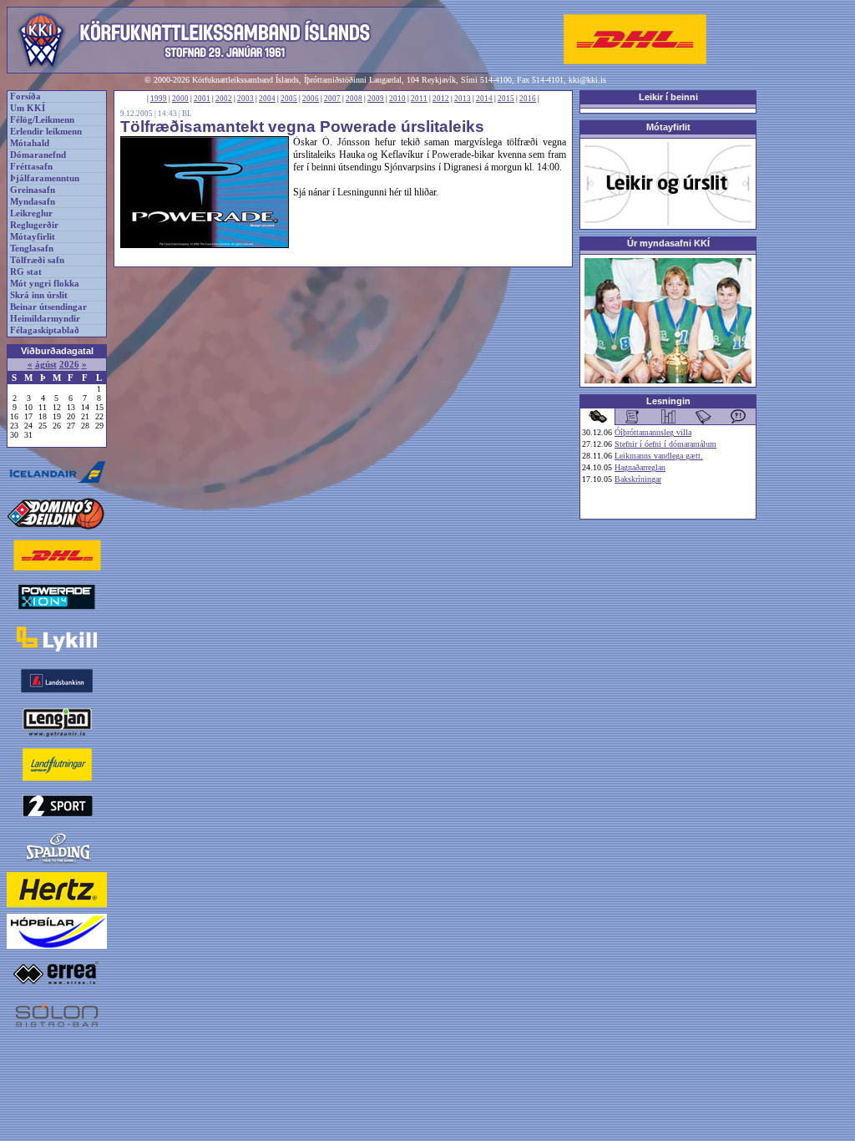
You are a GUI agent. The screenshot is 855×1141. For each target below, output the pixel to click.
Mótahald (29, 143)
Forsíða (25, 96)
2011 (419, 98)
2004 (267, 98)
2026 (69, 364)
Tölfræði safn (37, 260)
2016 (527, 98)
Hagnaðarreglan (640, 467)
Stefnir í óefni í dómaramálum (665, 444)
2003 (245, 98)
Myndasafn (32, 201)
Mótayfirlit (32, 236)
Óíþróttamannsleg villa (653, 432)
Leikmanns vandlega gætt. (659, 455)
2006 (310, 98)
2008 (354, 98)
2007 (332, 98)
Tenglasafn (31, 248)
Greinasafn (32, 190)
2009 (375, 98)
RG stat (26, 271)
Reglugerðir (34, 225)
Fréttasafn (31, 166)
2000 (180, 98)
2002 (223, 98)
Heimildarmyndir (45, 318)
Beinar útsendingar (48, 307)
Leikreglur (31, 213)
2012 (441, 98)
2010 (397, 98)
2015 (506, 98)
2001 (202, 98)
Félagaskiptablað (44, 330)
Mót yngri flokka (44, 283)
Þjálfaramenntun (44, 178)
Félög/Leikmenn (42, 119)
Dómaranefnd (38, 155)
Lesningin (668, 401)
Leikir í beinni (668, 97)
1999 (158, 98)
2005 (289, 98)
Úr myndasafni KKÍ (668, 243)
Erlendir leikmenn (46, 131)
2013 (462, 98)
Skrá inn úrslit (39, 295)
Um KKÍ (27, 108)
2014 (484, 98)
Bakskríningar (638, 479)
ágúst (46, 364)
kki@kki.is (587, 79)
